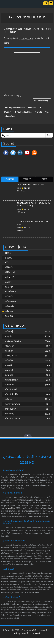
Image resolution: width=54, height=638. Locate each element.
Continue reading (41, 101)
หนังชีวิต (9, 360)
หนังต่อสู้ (9, 331)
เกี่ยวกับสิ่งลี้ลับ (11, 394)
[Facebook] (6, 152)
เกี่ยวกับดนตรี (11, 389)
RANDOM (10, 179)
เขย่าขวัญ (9, 414)
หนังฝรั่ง (9, 296)
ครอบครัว (9, 370)
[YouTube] (27, 152)
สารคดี (8, 365)
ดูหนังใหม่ (11, 508)
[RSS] (34, 152)
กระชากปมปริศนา (24, 112)
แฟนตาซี (9, 375)
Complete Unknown (16, 107)
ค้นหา (49, 135)
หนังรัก (8, 399)
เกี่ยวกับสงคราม (12, 418)
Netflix (8, 253)
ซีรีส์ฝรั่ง (9, 267)
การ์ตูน (8, 258)
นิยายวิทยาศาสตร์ (13, 404)
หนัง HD (9, 287)
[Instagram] (20, 152)
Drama (33, 107)
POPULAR (27, 179)
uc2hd (6, 43)
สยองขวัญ (10, 385)
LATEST (44, 179)
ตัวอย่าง (8, 282)
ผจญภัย (8, 336)
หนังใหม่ (9, 311)
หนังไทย (9, 316)
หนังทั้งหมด (10, 292)
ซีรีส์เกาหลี (10, 272)
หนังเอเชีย (9, 306)
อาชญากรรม (11, 356)
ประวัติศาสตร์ (11, 380)
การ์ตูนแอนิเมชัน (13, 341)
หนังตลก (9, 351)
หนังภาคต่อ (10, 301)
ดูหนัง (39, 112)
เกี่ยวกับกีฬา (10, 409)
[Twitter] (13, 152)
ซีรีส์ (7, 263)
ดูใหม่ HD (9, 277)
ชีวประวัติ (9, 346)
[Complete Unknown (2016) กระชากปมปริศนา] (27, 72)
